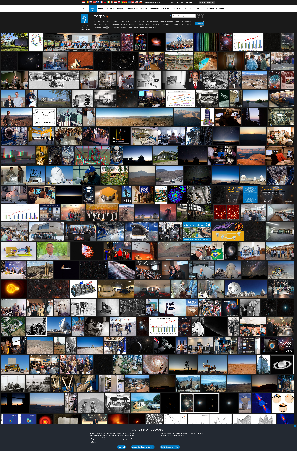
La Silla (124, 24)
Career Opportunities (215, 8)
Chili (127, 21)
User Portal (210, 2)
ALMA (116, 21)
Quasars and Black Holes (181, 24)
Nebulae (132, 24)
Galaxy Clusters (100, 24)
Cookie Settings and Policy (170, 447)
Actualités (110, 8)
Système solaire (99, 27)
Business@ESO (199, 8)
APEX (122, 21)
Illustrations (114, 24)
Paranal (141, 24)
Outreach (177, 8)
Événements (166, 8)
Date (201, 27)
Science (202, 2)
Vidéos (100, 8)
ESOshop (120, 8)
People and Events (153, 24)
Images (92, 8)
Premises (166, 24)
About (85, 8)
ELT (143, 21)
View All (96, 21)
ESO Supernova (152, 21)
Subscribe (174, 2)
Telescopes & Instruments (137, 8)
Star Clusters (113, 27)
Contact (181, 2)
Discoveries (154, 8)
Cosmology (135, 21)
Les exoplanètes (166, 21)
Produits (187, 8)
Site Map (189, 2)
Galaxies (188, 21)
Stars (123, 27)
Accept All (121, 447)
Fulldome (179, 21)
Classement (199, 23)
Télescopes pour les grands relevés (142, 27)
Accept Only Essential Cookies (142, 447)
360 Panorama (107, 21)
